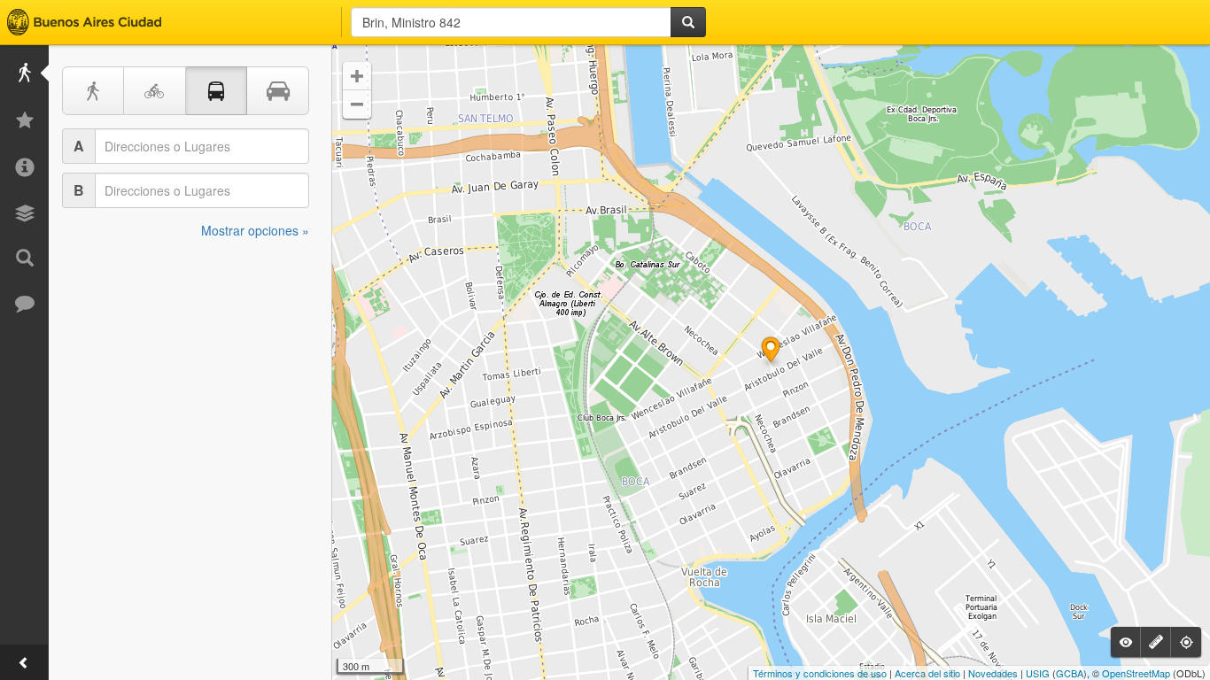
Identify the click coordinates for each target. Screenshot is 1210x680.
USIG (1038, 673)
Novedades (993, 673)
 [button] (357, 76)
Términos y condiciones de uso (820, 673)
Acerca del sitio (927, 673)
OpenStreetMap (1136, 673)
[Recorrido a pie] (93, 90)
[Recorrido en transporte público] (217, 90)
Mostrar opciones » (255, 230)
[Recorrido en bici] (155, 90)
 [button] (357, 104)
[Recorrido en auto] (278, 90)
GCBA (1069, 673)
